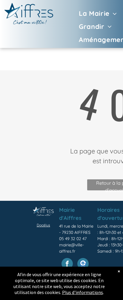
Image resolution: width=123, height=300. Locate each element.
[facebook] (67, 264)
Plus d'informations (82, 292)
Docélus (43, 225)
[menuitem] (89, 13)
